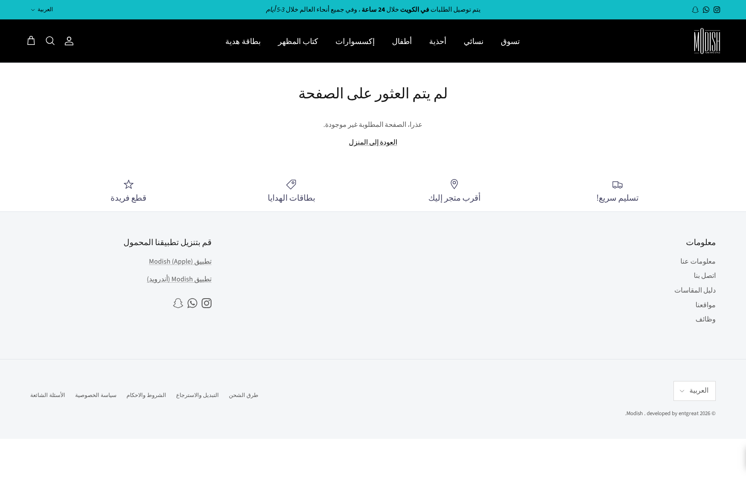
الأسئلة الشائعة (47, 395)
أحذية (437, 41)
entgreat (689, 413)
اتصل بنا (705, 275)
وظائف (705, 319)
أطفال (402, 41)
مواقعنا (705, 305)
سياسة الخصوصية (96, 395)
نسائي (474, 41)
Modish (634, 413)
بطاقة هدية (243, 41)
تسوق (510, 41)
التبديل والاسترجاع (197, 395)
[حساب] (71, 41)
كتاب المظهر (298, 41)
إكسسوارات (355, 41)
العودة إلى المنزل (373, 142)
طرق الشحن (243, 395)
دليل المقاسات (695, 290)
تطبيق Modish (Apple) (180, 261)
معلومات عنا (698, 261)
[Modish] (707, 41)
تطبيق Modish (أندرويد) (179, 279)
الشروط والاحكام (146, 395)
